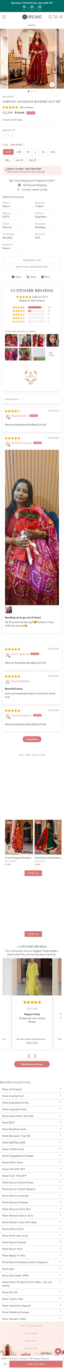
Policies (31, 1348)
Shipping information (32, 266)
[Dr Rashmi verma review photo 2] (8, 609)
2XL (53, 151)
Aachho (8, 96)
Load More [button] (32, 739)
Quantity (9, 130)
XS (7, 151)
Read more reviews (32, 1064)
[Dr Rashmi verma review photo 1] (32, 527)
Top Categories (31, 1325)
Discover (31, 1333)
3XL (7, 160)
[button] (11, 107)
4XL (18, 160)
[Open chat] (58, 1351)
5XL (31, 160)
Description (32, 260)
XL (43, 151)
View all (33, 873)
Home (31, 25)
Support (31, 1340)
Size (5, 144)
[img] (12, 411)
